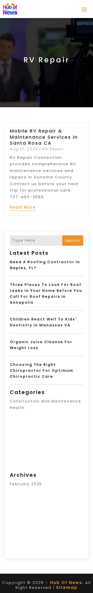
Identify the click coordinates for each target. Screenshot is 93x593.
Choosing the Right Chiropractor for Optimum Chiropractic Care (41, 370)
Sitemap (67, 587)
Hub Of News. (67, 582)
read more (23, 207)
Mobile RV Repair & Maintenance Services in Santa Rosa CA (44, 137)
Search (73, 240)
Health (17, 407)
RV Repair (53, 149)
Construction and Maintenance (45, 401)
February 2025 (26, 484)
